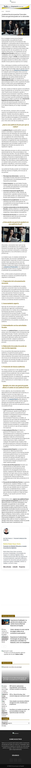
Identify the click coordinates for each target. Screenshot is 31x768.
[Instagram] (15, 760)
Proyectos (22, 567)
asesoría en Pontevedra (11, 267)
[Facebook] (11, 760)
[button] (2, 2)
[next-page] (5, 646)
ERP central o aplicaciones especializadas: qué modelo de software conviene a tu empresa (18, 687)
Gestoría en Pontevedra (21, 70)
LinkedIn (15, 567)
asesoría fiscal (13, 399)
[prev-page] (3, 646)
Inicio (3, 11)
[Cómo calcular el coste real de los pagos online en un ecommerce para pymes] (6, 634)
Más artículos (7, 567)
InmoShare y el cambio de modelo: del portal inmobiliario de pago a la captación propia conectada (19, 711)
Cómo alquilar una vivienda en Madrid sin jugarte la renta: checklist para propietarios (19, 703)
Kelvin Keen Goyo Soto (12, 544)
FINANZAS (8, 11)
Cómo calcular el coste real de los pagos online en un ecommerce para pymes (19, 631)
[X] (19, 760)
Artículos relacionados (8, 616)
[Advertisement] (15, 586)
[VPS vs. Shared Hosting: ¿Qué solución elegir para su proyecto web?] (5, 698)
